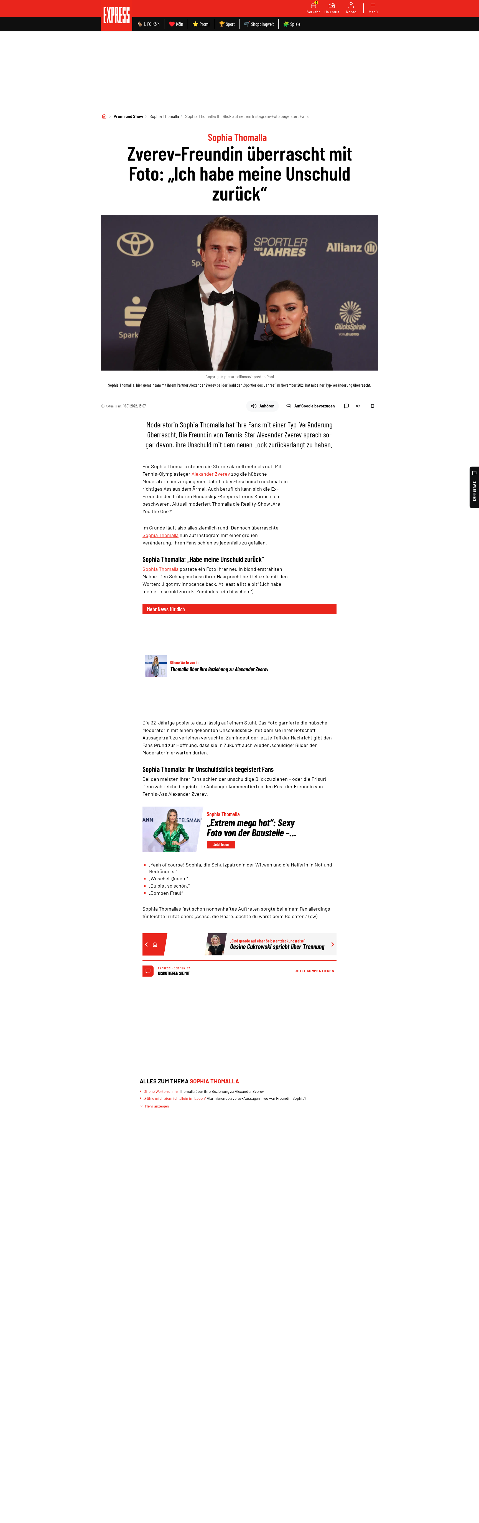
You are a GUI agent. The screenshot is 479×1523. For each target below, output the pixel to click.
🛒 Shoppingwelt (259, 24)
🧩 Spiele (291, 24)
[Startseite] (104, 116)
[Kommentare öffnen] (346, 406)
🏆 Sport (227, 24)
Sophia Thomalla (164, 116)
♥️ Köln (176, 24)
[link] (116, 15)
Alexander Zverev (211, 474)
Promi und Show (128, 116)
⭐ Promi (201, 24)
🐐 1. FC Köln (148, 24)
